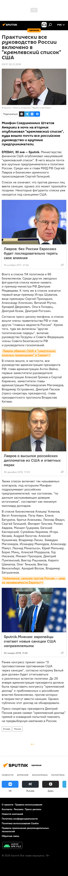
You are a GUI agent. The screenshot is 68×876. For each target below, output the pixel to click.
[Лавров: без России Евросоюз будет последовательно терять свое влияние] (34, 222)
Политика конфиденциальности (20, 818)
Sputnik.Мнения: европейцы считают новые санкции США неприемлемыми (30, 641)
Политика (58, 774)
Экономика (40, 774)
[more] (62, 264)
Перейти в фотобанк (41, 107)
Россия (17, 729)
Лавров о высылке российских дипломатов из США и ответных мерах (32, 460)
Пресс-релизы (33, 809)
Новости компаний (12, 814)
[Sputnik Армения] (10, 26)
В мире (6, 729)
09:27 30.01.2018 (11, 64)
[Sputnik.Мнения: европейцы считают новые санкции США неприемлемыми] (34, 610)
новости (7, 774)
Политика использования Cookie (20, 823)
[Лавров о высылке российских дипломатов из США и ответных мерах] (34, 429)
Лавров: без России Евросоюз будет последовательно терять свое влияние (31, 253)
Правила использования (28, 804)
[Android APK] (12, 846)
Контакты (7, 809)
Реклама (18, 809)
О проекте (7, 804)
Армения (22, 774)
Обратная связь (10, 836)
